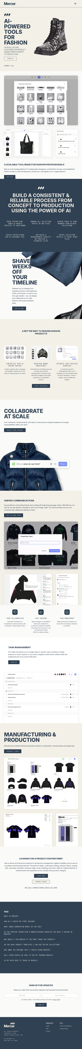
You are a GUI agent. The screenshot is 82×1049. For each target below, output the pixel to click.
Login (47, 1026)
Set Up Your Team (13, 515)
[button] (75, 3)
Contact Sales (41, 881)
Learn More (41, 876)
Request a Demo (13, 751)
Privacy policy (64, 1028)
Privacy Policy (56, 999)
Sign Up (14, 662)
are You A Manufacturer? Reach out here (41, 888)
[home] (10, 3)
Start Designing (41, 386)
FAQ (47, 1028)
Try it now (19, 308)
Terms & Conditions (66, 1026)
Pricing (48, 1031)
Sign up (10, 58)
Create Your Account (15, 430)
